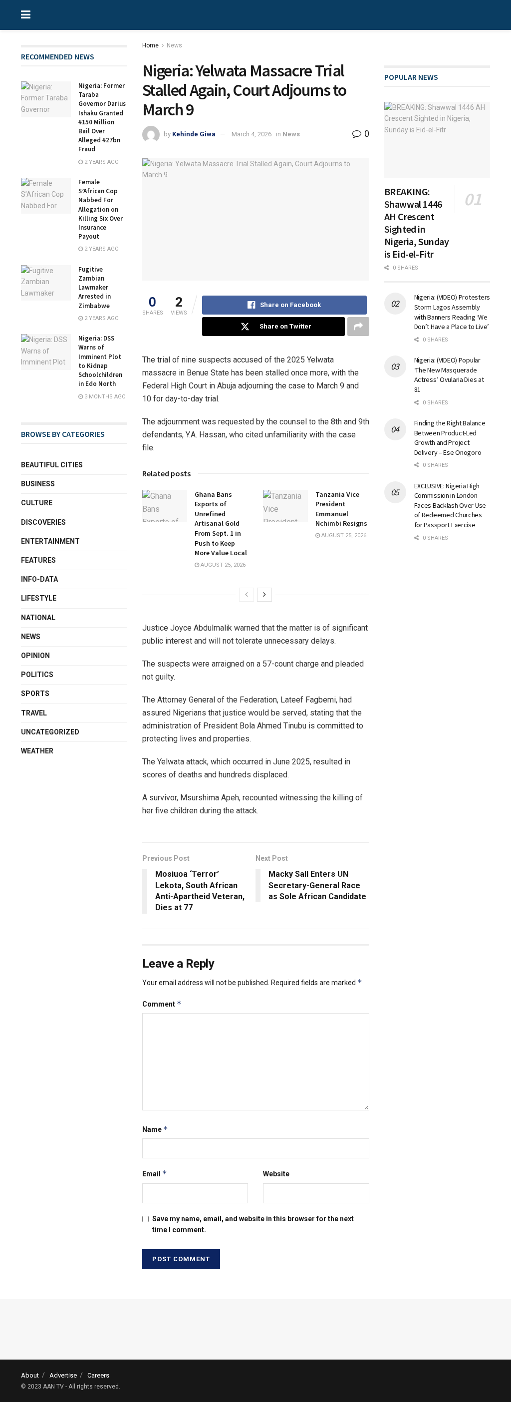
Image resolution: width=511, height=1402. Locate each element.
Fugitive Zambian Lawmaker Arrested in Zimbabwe (94, 287)
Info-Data (39, 579)
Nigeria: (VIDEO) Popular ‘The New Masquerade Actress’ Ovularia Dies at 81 (449, 374)
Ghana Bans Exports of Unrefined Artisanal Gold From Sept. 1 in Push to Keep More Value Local (221, 524)
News (174, 45)
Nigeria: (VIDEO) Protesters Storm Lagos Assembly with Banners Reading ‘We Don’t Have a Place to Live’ (452, 312)
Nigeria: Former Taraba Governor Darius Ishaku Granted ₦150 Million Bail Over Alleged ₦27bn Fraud (102, 117)
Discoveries (43, 522)
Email (154, 1173)
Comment (162, 1004)
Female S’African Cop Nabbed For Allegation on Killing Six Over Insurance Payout (100, 209)
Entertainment (50, 541)
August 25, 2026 (222, 565)
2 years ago (101, 162)
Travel (34, 713)
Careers (98, 1375)
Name (155, 1129)
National (38, 618)
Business (38, 484)
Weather (37, 751)
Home (150, 45)
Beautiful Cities (52, 465)
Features (38, 560)
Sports (35, 694)
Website (276, 1174)
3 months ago (104, 396)
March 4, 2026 (251, 134)
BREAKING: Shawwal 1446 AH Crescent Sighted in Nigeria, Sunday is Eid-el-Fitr (416, 222)
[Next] (264, 595)
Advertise (63, 1375)
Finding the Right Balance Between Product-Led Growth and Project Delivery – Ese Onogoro (450, 437)
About (30, 1375)
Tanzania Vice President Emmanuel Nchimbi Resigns (341, 509)
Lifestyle (38, 598)
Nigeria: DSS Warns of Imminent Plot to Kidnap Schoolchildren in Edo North (100, 361)
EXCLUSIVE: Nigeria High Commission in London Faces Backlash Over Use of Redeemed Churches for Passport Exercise (450, 505)
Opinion (35, 656)
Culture (36, 503)
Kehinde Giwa (194, 134)
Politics (37, 675)
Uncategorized (50, 732)
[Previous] (246, 595)
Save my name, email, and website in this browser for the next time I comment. (253, 1224)
